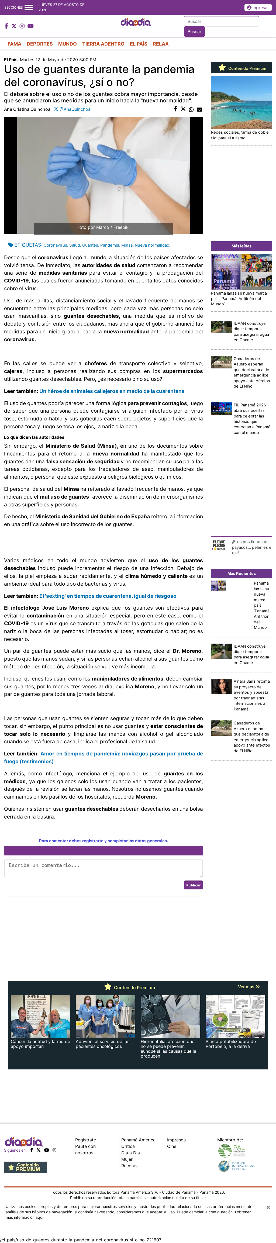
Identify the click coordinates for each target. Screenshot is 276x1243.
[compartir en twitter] (183, 109)
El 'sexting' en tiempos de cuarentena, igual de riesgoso (108, 596)
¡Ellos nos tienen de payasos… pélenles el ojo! (252, 547)
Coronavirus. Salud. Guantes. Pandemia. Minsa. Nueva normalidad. (107, 245)
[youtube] (46, 1150)
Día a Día (130, 1152)
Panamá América (138, 1139)
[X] (38, 1150)
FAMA (14, 44)
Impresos (176, 1139)
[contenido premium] (25, 1166)
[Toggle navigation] (28, 7)
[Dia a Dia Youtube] (30, 26)
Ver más (247, 986)
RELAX (161, 44)
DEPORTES (40, 44)
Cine (171, 1146)
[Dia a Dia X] (14, 26)
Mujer (127, 1159)
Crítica (128, 1146)
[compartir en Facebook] (176, 109)
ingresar (261, 7)
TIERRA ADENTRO (103, 44)
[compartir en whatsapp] (191, 109)
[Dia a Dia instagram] (23, 26)
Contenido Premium (246, 68)
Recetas (129, 1165)
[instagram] (54, 1150)
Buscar (194, 31)
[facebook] (31, 1150)
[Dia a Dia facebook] (7, 26)
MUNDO (67, 44)
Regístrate (85, 1139)
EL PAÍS (138, 44)
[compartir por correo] (199, 109)
